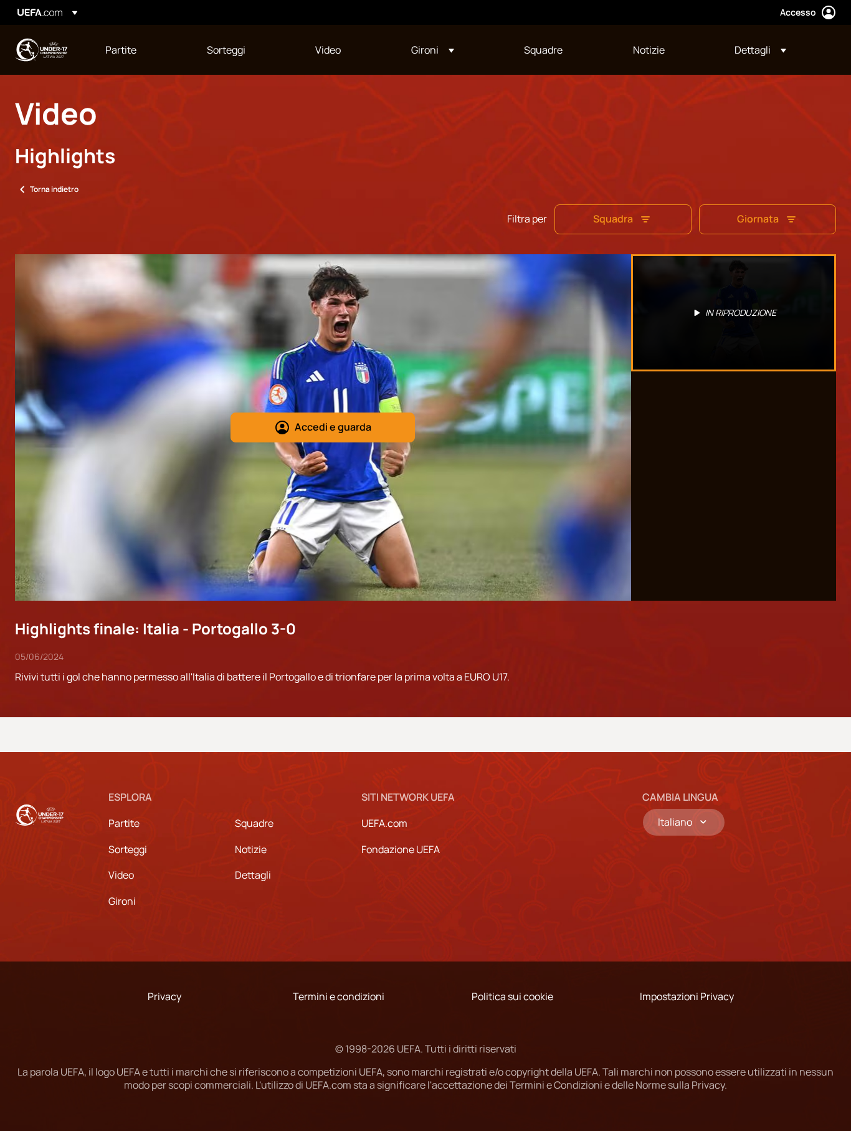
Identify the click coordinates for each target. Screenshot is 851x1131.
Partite (124, 823)
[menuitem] (140, 50)
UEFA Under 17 (41, 50)
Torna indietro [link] (54, 189)
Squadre (254, 823)
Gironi (122, 901)
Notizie (251, 849)
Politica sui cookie (512, 996)
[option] (734, 312)
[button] (432, 50)
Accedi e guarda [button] (333, 427)
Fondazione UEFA (400, 849)
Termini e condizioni (338, 996)
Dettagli (253, 875)
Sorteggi (127, 849)
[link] (121, 50)
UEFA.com (384, 823)
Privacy (164, 996)
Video (121, 875)
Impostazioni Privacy (687, 996)
